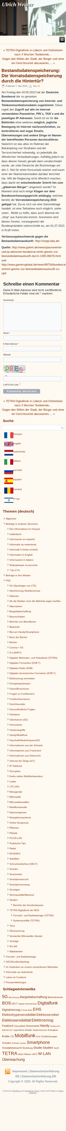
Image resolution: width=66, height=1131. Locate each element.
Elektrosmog (42, 1020)
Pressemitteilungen (16, 982)
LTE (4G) (14, 786)
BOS (6, 1003)
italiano (17, 460)
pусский (17, 470)
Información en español (22, 539)
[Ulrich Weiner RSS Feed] (7, 1071)
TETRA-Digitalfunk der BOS (24, 910)
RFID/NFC (15, 853)
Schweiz (15, 1043)
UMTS (34, 1054)
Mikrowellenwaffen (19, 802)
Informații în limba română (23, 549)
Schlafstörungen (49, 1036)
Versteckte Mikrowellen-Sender (26, 936)
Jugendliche (19, 1030)
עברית (16, 499)
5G (5, 996)
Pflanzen (14, 827)
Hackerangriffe (17, 730)
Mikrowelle (15, 797)
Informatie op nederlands (22, 544)
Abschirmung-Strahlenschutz (24, 590)
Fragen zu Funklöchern (22, 693)
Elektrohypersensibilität (19, 1014)
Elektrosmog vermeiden (22, 678)
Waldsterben (16, 951)
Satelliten (14, 858)
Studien (13, 900)
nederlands (19, 451)
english (17, 443)
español (17, 479)
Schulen (13, 869)
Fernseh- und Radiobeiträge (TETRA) (33, 915)
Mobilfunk (25, 1035)
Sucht (56, 1048)
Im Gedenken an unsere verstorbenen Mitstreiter (32, 967)
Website (7, 355)
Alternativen (15, 606)
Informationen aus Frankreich (25, 750)
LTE (12, 1036)
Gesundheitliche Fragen (22, 709)
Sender (23, 1043)
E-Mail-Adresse (11, 344)
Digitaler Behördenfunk (27, 1004)
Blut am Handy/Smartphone (24, 632)
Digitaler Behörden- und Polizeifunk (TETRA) (33, 657)
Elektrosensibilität (16, 1020)
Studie (37, 1047)
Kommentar (8, 300)
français (17, 434)
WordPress (17, 1091)
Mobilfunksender (18, 807)
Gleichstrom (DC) (18, 719)
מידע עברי (14, 570)
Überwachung (16, 930)
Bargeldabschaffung (20, 611)
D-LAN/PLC (15, 652)
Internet (5, 1030)
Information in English (21, 554)
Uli (38, 86)
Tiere (12, 925)
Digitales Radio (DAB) (21, 668)
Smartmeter (15, 874)
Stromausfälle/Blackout (21, 894)
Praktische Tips (17, 843)
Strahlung (27, 1048)
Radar (12, 848)
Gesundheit (19, 1026)
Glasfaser (14, 714)
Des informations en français (24, 529)
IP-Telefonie (15, 766)
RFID (38, 1037)
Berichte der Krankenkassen (28, 905)
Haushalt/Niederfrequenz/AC (24, 740)
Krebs (5, 1036)
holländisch (15, 534)
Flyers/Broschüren (19, 688)
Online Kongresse (19, 822)
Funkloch (8, 1025)
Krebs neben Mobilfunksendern (26, 776)
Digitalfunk (48, 1003)
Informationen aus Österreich (25, 755)
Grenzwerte (15, 724)
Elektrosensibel (47, 1014)
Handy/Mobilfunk (18, 735)
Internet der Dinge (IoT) (22, 761)
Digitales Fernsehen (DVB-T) (24, 663)
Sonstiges (14, 889)
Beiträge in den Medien (18, 575)
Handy (44, 1025)
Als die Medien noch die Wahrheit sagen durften (35, 601)
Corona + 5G (16, 647)
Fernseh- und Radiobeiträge (21, 956)
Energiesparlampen (19, 683)
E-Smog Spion (26, 1010)
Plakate (13, 833)
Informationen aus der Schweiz (26, 745)
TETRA (9, 1053)
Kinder (28, 1030)
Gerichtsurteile (17, 704)
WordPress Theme (32, 1091)
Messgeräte (15, 791)
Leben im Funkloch (16, 977)
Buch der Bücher (18, 637)
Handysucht (55, 1026)
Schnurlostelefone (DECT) (23, 864)
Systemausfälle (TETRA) (26, 920)
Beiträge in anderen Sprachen (22, 524)
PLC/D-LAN (15, 838)
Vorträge (14, 941)
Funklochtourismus (19, 699)
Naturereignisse (17, 812)
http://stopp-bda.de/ (47, 241)
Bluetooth (14, 627)
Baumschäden (17, 616)
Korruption (15, 771)
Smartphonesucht (18, 879)
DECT (15, 1003)
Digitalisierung (11, 1009)
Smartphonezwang (19, 884)
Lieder (12, 781)
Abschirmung (13, 997)
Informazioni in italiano (21, 559)
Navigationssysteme (20, 817)
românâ (17, 489)
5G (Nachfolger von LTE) (22, 585)
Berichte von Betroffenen (22, 621)
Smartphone (38, 1042)
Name (6, 333)
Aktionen (14, 596)
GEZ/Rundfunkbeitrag (17, 961)
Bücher (13, 642)
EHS (37, 1009)
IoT (11, 1030)
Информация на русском (23, 565)
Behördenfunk (55, 997)
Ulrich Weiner (24, 1054)
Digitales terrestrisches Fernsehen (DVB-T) (32, 673)
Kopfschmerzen (40, 1030)
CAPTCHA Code (10, 385)
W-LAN (13, 946)
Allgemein (11, 518)
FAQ (8, 580)
